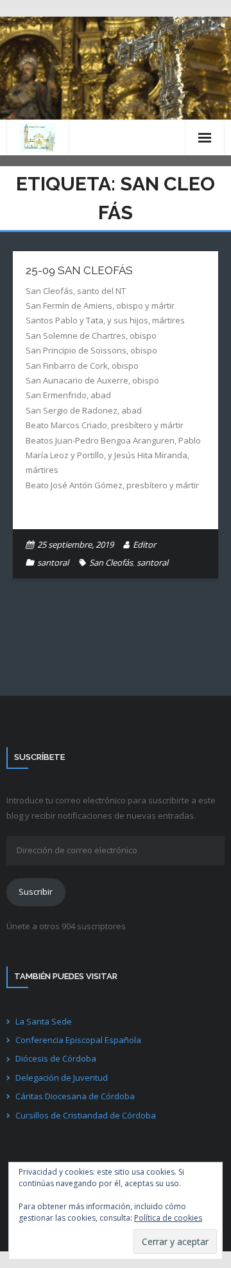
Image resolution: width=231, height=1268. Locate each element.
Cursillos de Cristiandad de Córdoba (85, 1115)
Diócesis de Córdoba (55, 1058)
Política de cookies (168, 1217)
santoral (53, 562)
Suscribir (36, 891)
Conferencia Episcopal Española (78, 1040)
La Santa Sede (43, 1021)
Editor (144, 544)
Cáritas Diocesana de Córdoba (75, 1096)
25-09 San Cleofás (79, 270)
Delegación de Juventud (61, 1077)
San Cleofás (111, 562)
